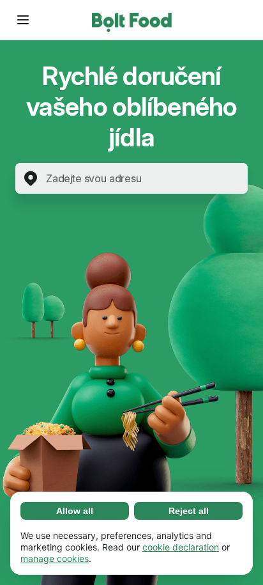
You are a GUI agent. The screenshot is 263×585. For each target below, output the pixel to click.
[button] (23, 19)
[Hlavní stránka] (132, 20)
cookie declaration (180, 547)
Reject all (189, 511)
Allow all (74, 511)
